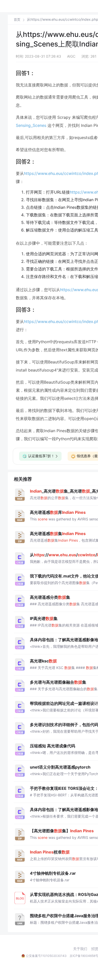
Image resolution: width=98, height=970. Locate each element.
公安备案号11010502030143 (46, 956)
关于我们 (80, 949)
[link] (17, 19)
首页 (17, 19)
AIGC (71, 56)
